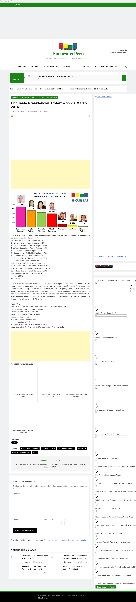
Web (66, 519)
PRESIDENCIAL (21, 67)
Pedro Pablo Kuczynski (21, 452)
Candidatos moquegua (30, 448)
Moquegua (82, 448)
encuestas (67, 562)
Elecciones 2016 (48, 448)
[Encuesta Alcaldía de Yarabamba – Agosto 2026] (32, 79)
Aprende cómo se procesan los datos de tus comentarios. (65, 540)
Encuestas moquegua (66, 448)
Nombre (16, 519)
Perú (35, 452)
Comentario (18, 493)
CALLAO (86, 67)
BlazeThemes (43, 598)
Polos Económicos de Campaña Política (110, 256)
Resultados (101, 587)
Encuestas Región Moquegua (46, 97)
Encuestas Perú (68, 53)
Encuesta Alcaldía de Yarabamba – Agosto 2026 (56, 76)
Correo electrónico (46, 519)
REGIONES (34, 67)
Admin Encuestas (18, 111)
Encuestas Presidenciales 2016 (23, 97)
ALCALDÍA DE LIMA (51, 67)
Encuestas (26, 562)
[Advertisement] (68, 23)
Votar (112, 587)
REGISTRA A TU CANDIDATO (106, 67)
